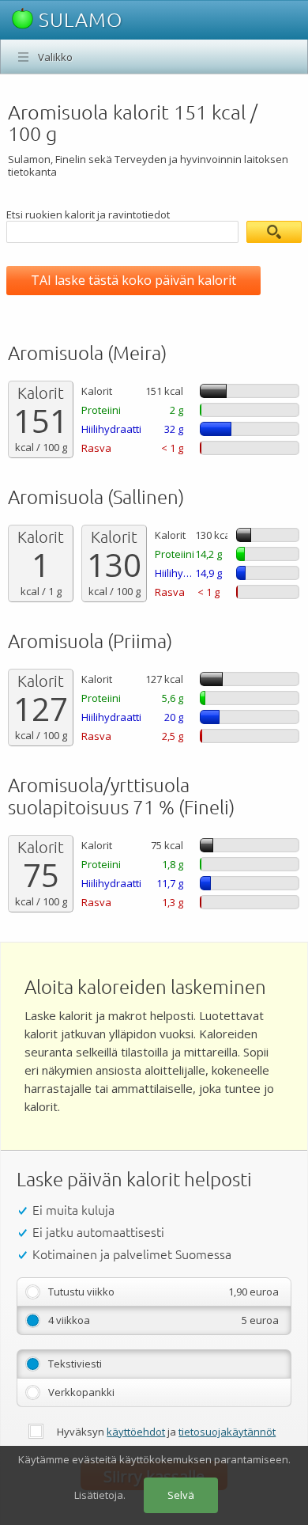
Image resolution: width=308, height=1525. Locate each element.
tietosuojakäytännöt (227, 1431)
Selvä (180, 1495)
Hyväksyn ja (166, 1431)
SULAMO (77, 20)
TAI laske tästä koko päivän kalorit (133, 280)
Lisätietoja (98, 1495)
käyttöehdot (136, 1431)
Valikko (55, 57)
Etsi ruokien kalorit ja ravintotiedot (88, 214)
